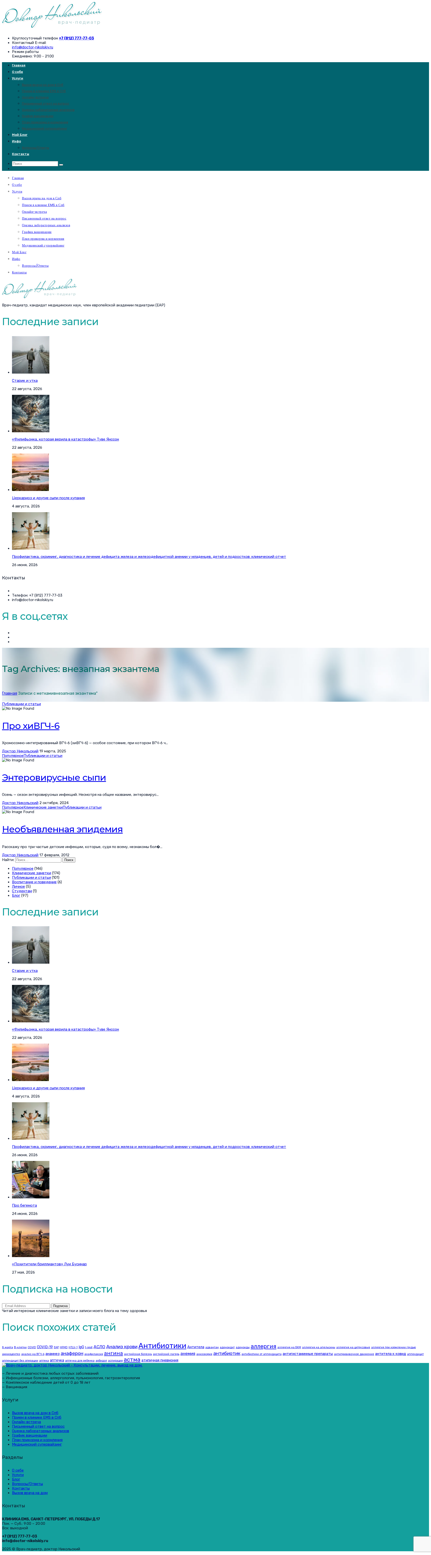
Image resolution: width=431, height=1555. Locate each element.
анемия (187, 1353)
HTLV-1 (73, 1347)
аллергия (263, 1346)
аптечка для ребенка (80, 1360)
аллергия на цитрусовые (353, 1347)
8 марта (7, 1347)
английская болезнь (138, 1354)
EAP (56, 1347)
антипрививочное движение (354, 1354)
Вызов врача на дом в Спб (42, 85)
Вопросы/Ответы (35, 148)
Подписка (60, 1306)
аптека (44, 1360)
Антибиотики (162, 1345)
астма (132, 1359)
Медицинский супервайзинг (44, 128)
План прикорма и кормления (45, 122)
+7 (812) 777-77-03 (76, 38)
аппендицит (415, 1354)
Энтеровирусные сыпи (54, 777)
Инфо (16, 141)
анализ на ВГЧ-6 (32, 1354)
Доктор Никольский (20, 751)
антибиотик (226, 1353)
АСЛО (99, 1346)
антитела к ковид (390, 1353)
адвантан (212, 1347)
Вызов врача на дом (30, 1493)
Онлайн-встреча (35, 97)
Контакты (20, 154)
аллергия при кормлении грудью (393, 1347)
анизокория (204, 1354)
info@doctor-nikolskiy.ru (32, 47)
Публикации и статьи (21, 704)
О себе (17, 72)
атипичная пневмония (159, 1360)
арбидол (101, 1360)
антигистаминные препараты (308, 1353)
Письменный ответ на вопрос (45, 103)
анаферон (72, 1353)
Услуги (17, 78)
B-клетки (20, 1347)
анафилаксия (93, 1354)
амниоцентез (11, 1354)
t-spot (89, 1347)
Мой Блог (19, 135)
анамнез (52, 1353)
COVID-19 (45, 1347)
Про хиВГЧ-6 (30, 725)
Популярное (12, 755)
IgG (81, 1347)
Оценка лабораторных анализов (48, 110)
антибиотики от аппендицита (261, 1354)
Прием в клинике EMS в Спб (44, 91)
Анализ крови (121, 1346)
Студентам (22, 891)
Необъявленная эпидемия (62, 829)
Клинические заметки (43, 807)
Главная (18, 65)
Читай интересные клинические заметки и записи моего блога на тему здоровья (74, 1311)
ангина (113, 1353)
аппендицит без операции (20, 1360)
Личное (18, 886)
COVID (32, 1347)
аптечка (57, 1360)
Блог (16, 895)
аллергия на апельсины (318, 1347)
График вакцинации (37, 116)
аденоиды (243, 1347)
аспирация (115, 1360)
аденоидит (227, 1347)
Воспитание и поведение (34, 882)
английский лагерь (166, 1354)
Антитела (195, 1347)
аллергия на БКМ (289, 1347)
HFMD (64, 1347)
